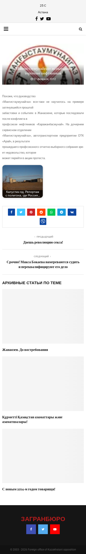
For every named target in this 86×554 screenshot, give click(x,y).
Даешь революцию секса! (43, 242)
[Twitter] (43, 529)
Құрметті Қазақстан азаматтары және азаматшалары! (32, 419)
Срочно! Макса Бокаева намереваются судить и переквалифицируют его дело (43, 264)
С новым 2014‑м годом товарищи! (28, 489)
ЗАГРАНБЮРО (43, 519)
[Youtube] (55, 529)
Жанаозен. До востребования (25, 349)
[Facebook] (31, 529)
